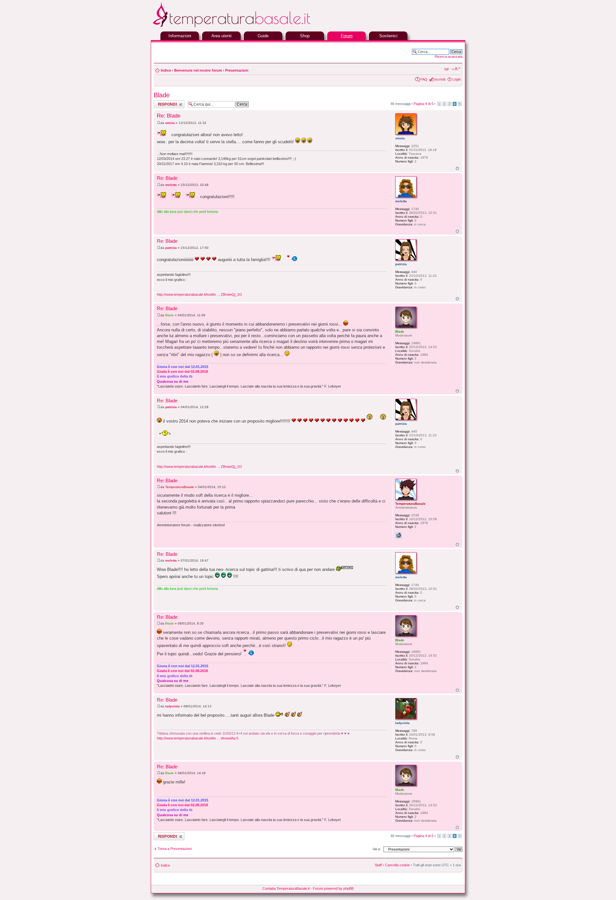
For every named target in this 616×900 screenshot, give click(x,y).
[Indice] (247, 26)
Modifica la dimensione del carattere (456, 69)
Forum (347, 35)
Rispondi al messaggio (162, 104)
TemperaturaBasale (179, 487)
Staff (378, 865)
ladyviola (172, 706)
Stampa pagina (446, 69)
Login (456, 79)
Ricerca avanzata (448, 56)
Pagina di (423, 104)
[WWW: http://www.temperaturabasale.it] (398, 535)
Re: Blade (168, 116)
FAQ (423, 79)
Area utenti (221, 35)
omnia (170, 123)
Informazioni (179, 35)
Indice (166, 70)
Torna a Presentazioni (175, 849)
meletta (171, 185)
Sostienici (388, 35)
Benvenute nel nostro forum (198, 70)
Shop (305, 35)
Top (457, 168)
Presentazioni (236, 70)
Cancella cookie (397, 865)
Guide (263, 35)
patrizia (171, 247)
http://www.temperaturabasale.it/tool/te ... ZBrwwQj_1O (199, 294)
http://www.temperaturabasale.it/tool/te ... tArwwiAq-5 (197, 738)
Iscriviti (439, 79)
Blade (162, 95)
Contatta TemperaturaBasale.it (286, 888)
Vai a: (376, 849)
